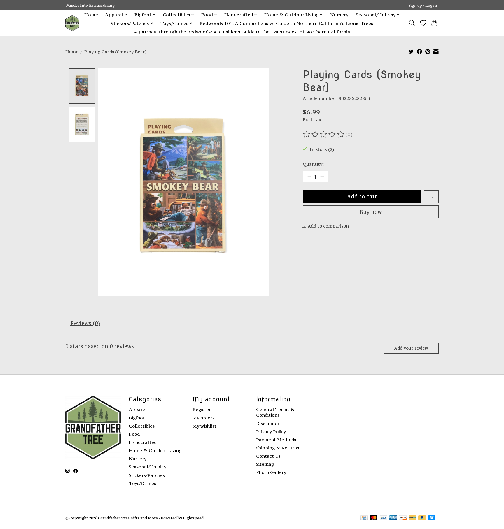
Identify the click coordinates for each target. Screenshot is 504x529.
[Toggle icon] (412, 23)
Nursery (339, 14)
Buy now (371, 212)
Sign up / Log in (423, 5)
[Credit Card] (364, 518)
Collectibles (142, 426)
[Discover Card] (403, 518)
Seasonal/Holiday (147, 467)
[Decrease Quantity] (309, 176)
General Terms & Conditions (275, 412)
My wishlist (204, 426)
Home (91, 14)
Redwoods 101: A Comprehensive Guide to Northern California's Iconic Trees (286, 23)
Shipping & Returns (277, 448)
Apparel (138, 409)
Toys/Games (142, 483)
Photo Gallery (271, 472)
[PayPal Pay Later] (422, 518)
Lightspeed (193, 518)
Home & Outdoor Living (155, 450)
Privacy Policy (271, 431)
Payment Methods (276, 439)
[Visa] (383, 518)
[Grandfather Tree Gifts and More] (72, 23)
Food (134, 434)
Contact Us (268, 456)
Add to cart (362, 196)
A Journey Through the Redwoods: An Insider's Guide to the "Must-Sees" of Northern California (242, 32)
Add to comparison (328, 226)
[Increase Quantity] (322, 176)
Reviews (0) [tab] (85, 323)
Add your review (411, 348)
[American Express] (393, 518)
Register (201, 409)
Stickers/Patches (147, 475)
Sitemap (265, 464)
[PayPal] (412, 518)
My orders (203, 418)
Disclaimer (267, 423)
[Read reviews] (324, 134)
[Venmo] (432, 518)
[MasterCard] (374, 518)
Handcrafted (143, 442)
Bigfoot (137, 418)
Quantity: (313, 164)
